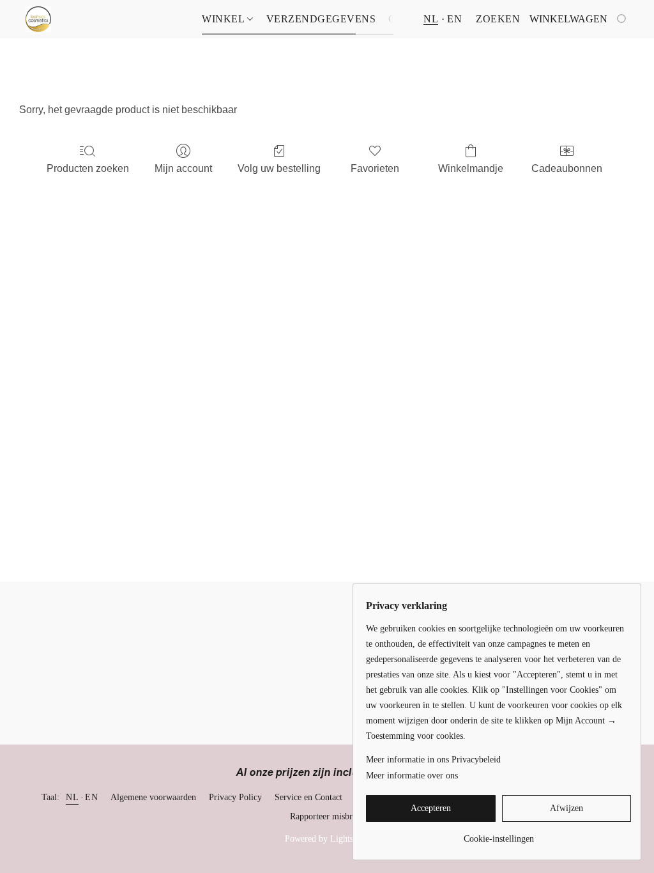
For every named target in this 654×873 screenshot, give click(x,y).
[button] (38, 19)
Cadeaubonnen (566, 168)
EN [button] (454, 18)
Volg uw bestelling (279, 168)
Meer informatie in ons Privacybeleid (433, 759)
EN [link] (91, 797)
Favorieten (375, 168)
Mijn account (183, 168)
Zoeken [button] (498, 18)
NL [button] (430, 18)
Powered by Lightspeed (327, 839)
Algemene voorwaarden (153, 797)
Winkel (224, 18)
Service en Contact (308, 797)
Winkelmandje (470, 168)
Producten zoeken (88, 168)
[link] (498, 834)
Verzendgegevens (321, 18)
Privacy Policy (235, 797)
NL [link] (72, 797)
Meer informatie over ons (412, 775)
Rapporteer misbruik (327, 816)
